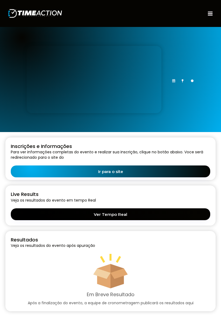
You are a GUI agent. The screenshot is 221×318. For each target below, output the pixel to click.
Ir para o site (110, 171)
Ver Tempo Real (110, 214)
